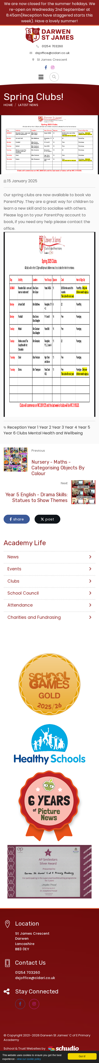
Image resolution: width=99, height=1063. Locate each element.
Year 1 (33, 427)
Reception (17, 427)
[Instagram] (52, 67)
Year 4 (71, 427)
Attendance (20, 605)
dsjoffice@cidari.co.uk (52, 53)
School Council (23, 593)
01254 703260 (52, 46)
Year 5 (84, 427)
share (18, 519)
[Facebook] (46, 67)
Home (8, 105)
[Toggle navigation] (41, 77)
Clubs (22, 433)
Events (14, 569)
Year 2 (45, 427)
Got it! (82, 1056)
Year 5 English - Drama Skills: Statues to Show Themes (37, 497)
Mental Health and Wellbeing (55, 433)
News (13, 557)
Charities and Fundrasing (34, 617)
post (49, 519)
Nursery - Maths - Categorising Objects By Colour (57, 467)
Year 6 (10, 433)
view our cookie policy (29, 1059)
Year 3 (58, 427)
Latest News (28, 105)
